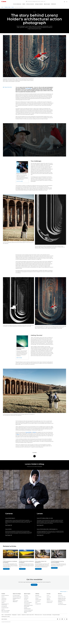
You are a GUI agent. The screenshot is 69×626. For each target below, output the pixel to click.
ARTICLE (4, 559)
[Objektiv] (25, 4)
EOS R (18, 434)
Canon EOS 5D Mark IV (10, 518)
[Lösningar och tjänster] (43, 4)
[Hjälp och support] (50, 4)
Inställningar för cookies (6, 616)
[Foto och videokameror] (21, 4)
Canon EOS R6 (28, 432)
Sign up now (34, 584)
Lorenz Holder (28, 88)
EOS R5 (34, 432)
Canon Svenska (4, 619)
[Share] (34, 456)
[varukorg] (66, 1)
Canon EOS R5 (8, 529)
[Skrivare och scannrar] (34, 4)
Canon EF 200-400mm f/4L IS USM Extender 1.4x (47, 529)
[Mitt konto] (64, 1)
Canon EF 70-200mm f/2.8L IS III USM (45, 518)
